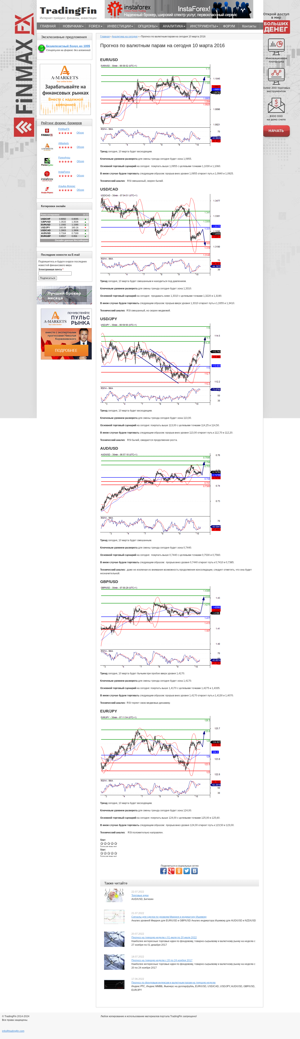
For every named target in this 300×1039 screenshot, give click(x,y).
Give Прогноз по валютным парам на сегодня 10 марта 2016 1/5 (102, 843)
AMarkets (63, 143)
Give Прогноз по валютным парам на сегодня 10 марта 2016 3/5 (109, 843)
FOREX (92, 27)
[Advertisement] (66, 425)
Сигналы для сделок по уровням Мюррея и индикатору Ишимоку (169, 916)
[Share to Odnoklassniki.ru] (179, 871)
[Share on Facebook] (163, 871)
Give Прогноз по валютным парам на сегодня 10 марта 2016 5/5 (116, 843)
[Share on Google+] (171, 871)
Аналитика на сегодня (125, 36)
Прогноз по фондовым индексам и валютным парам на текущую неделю (173, 982)
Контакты (249, 26)
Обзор (80, 132)
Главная (105, 36)
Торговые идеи (140, 895)
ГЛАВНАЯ (48, 26)
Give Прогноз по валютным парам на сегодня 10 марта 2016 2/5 (105, 843)
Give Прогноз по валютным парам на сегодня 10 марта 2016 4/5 (112, 843)
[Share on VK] (194, 871)
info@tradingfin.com (13, 1031)
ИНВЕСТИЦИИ (117, 27)
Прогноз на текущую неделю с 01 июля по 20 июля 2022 (164, 937)
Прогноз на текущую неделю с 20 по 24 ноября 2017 (161, 960)
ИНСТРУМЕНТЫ (201, 27)
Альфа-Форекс (66, 186)
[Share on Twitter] (186, 871)
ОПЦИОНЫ (145, 27)
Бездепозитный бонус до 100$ (68, 46)
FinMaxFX (63, 129)
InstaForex (64, 172)
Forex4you (64, 157)
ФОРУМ (229, 26)
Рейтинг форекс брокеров (61, 123)
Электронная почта (50, 269)
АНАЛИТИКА (171, 27)
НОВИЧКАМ (70, 27)
